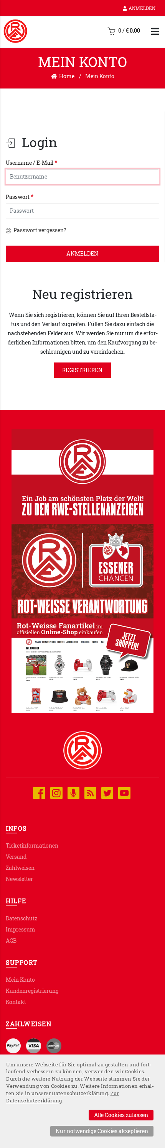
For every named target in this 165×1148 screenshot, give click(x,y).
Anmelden (142, 8)
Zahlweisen (20, 867)
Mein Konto (20, 979)
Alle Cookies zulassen (121, 1114)
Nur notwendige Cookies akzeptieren (102, 1131)
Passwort (19, 196)
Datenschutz (21, 918)
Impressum (20, 929)
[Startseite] (15, 31)
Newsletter (19, 878)
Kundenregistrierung (32, 990)
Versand (16, 856)
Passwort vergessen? (39, 230)
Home (66, 76)
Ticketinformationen (32, 845)
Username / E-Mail (31, 162)
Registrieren (82, 370)
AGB (11, 940)
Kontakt (16, 1001)
